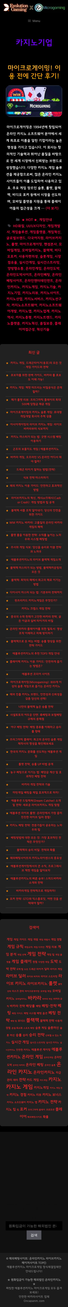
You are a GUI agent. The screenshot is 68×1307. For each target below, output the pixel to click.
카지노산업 (14, 299)
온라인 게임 (32, 1057)
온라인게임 (34, 268)
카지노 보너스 (51, 1095)
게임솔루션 (20, 232)
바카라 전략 (17, 1006)
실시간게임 (27, 262)
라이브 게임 (56, 969)
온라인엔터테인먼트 (38, 281)
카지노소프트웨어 (24, 305)
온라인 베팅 (35, 1065)
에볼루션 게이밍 (41, 1049)
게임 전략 (36, 954)
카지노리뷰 (30, 293)
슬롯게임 (46, 256)
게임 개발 (33, 939)
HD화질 (18, 226)
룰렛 (14, 244)
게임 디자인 (39, 947)
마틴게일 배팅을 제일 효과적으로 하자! (36, 792)
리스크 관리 (18, 991)
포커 (23, 1109)
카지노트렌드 (43, 317)
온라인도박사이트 (19, 275)
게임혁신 (54, 232)
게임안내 (45, 220)
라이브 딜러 (16, 976)
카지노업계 (41, 311)
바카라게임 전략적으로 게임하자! (36, 890)
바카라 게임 (47, 999)
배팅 (38, 1006)
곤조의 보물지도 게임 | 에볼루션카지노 (36, 449)
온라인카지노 (44, 1072)
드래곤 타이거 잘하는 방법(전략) (35, 469)
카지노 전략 (47, 1102)
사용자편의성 (28, 256)
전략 (22, 1080)
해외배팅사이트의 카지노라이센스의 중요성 (36, 858)
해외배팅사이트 (34, 1117)
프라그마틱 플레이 (36, 1110)
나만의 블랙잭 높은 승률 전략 (36, 706)
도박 (54, 962)
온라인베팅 (42, 275)
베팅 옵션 (42, 1013)
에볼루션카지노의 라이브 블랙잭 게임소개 (36, 559)
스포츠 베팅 (28, 1028)
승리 (25, 1035)
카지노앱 (25, 311)
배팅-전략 (49, 1006)
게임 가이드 (20, 939)
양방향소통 (16, 268)
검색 (34, 1218)
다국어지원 (36, 238)
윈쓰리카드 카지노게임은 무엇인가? (36, 600)
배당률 (30, 1006)
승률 (19, 1035)
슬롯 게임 (41, 1028)
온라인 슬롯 (50, 1065)
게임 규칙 (15, 947)
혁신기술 (43, 329)
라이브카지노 (37, 984)
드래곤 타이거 (36, 969)
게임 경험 (56, 939)
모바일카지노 (31, 250)
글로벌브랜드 (16, 238)
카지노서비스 (34, 299)
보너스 (21, 1020)
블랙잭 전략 (47, 1020)
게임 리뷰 (51, 947)
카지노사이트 (50, 293)
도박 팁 (19, 969)
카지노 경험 (17, 1095)
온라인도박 (51, 268)
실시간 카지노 (52, 1043)
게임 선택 (21, 955)
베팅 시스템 (30, 1013)
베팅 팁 (14, 1021)
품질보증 (46, 323)
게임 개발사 (44, 940)
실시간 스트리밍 (37, 1043)
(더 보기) (52, 208)
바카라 (34, 998)
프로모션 (50, 1110)
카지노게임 (30, 287)
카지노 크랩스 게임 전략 (36, 608)
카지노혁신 (30, 323)
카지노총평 (23, 317)
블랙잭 (48, 250)
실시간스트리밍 (48, 262)
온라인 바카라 (19, 1065)
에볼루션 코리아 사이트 (36, 674)
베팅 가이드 (17, 1013)
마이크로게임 (42, 1288)
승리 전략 (36, 1035)
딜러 (46, 969)
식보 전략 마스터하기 (36, 477)
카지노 (54, 1079)
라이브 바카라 (33, 977)
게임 (10, 939)
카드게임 (43, 1080)
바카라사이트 (35, 1296)
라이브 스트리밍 (49, 976)
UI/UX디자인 (36, 226)
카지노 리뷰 (34, 1094)
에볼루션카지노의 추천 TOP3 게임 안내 (36, 653)
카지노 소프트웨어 (16, 1102)
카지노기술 (48, 287)
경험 (34, 962)
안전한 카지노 (23, 1050)
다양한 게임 (43, 962)
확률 (46, 1116)
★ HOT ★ (29, 220)
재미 (15, 1080)
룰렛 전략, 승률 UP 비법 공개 (36, 764)
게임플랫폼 (38, 232)
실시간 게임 (20, 1042)
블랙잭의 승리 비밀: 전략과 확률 (36, 850)
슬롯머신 (53, 1027)
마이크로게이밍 (31, 244)
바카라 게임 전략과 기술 (36, 784)
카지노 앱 (32, 1102)
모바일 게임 (45, 991)
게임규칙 (28, 947)
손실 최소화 (17, 1028)
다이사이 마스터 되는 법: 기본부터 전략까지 (36, 592)
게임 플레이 (22, 962)
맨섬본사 (50, 244)
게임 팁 (50, 955)
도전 (26, 969)
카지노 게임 (19, 1087)
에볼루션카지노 (24, 1288)
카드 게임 (33, 1079)
